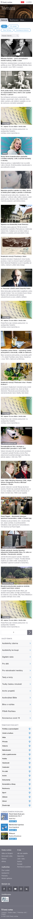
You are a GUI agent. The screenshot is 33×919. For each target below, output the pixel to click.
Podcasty (5, 876)
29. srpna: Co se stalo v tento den (13, 416)
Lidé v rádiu (21, 859)
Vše (4, 26)
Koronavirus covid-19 (11, 718)
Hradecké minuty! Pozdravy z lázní (13, 256)
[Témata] (16, 11)
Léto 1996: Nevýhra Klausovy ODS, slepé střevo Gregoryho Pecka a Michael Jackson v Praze (16, 482)
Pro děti (5, 664)
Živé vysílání (6, 870)
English (3, 914)
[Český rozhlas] (6, 2)
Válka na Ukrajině (7, 853)
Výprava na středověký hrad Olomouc (14, 224)
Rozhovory (14, 20)
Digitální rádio (7, 657)
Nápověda (20, 856)
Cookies (3, 912)
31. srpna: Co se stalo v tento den (13, 126)
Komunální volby (7, 856)
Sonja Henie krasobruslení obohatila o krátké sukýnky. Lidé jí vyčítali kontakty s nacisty (16, 158)
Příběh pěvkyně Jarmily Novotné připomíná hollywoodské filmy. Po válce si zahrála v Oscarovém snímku (16, 552)
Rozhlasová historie (22, 30)
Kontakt (19, 864)
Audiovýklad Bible (9, 698)
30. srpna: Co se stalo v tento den (13, 320)
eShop (4, 861)
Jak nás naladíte (22, 853)
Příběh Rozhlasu (9, 711)
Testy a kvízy (7, 677)
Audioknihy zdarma (10, 643)
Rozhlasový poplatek (24, 867)
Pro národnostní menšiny (12, 670)
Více (22, 20)
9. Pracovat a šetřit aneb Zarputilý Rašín (16, 288)
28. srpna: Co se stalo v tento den (13, 620)
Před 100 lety (7, 30)
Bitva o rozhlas (8, 704)
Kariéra (19, 861)
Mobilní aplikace (7, 878)
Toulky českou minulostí (12, 684)
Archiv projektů (8, 691)
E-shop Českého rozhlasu (12, 812)
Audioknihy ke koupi (10, 650)
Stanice (4, 859)
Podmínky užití (22, 912)
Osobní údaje (12, 912)
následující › (29, 632)
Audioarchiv (5, 873)
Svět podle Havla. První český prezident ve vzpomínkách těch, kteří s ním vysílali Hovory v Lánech (16, 92)
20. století (13, 26)
